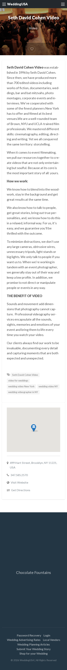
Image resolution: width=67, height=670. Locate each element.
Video (33, 28)
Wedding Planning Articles (33, 644)
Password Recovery (29, 635)
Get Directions (20, 490)
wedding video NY (48, 386)
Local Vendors (51, 639)
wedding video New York (21, 386)
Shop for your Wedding (33, 653)
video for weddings (18, 380)
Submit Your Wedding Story (34, 649)
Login (46, 635)
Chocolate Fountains (33, 572)
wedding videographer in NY (23, 392)
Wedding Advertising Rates (24, 639)
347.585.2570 (19, 475)
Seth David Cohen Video (25, 374)
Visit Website (19, 482)
